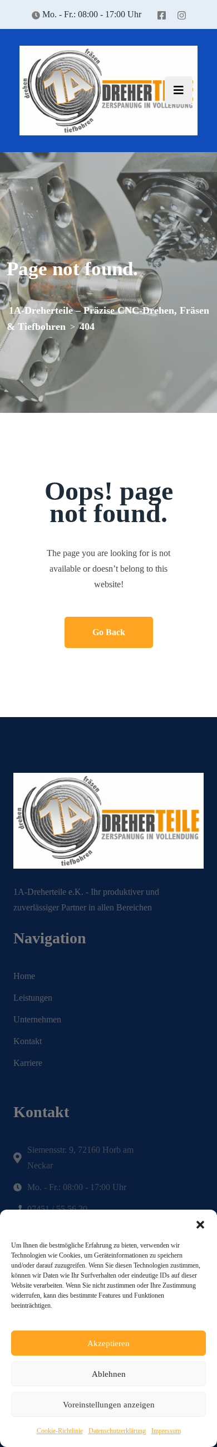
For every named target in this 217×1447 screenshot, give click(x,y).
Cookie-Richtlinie (60, 1431)
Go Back (108, 632)
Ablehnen (109, 1374)
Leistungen (32, 997)
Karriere (27, 1063)
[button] (200, 1223)
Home (24, 976)
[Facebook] (161, 14)
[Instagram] (181, 14)
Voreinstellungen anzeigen (109, 1404)
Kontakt (27, 1041)
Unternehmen (37, 1019)
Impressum (166, 1431)
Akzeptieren (108, 1343)
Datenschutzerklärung (117, 1431)
